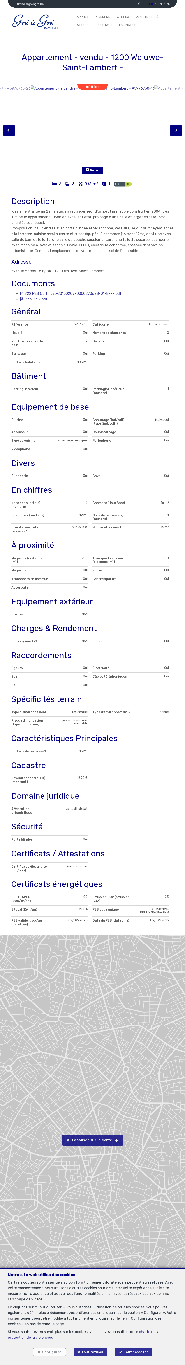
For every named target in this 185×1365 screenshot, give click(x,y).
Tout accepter (136, 1352)
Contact (105, 25)
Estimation (127, 25)
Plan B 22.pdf (35, 299)
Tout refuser (92, 1352)
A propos (84, 25)
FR (151, 4)
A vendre (103, 17)
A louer (123, 17)
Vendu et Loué (147, 17)
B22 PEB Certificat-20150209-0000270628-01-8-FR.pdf (72, 293)
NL (168, 4)
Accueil (83, 17)
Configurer (51, 1352)
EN (160, 4)
